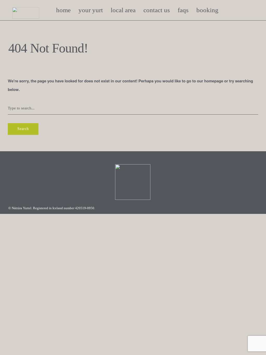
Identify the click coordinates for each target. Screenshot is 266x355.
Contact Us (156, 10)
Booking (207, 10)
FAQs (183, 10)
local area (123, 10)
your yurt (90, 10)
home (63, 10)
